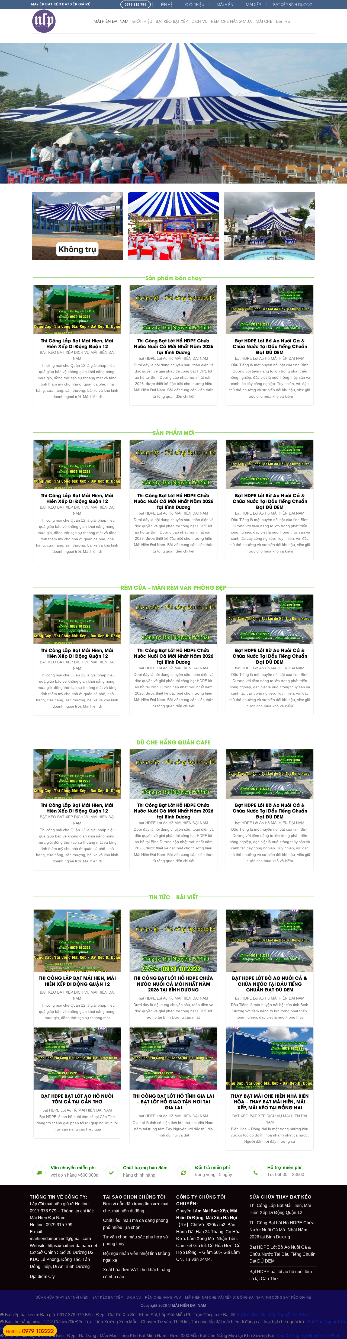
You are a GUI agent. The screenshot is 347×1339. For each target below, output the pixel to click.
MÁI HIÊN (225, 4)
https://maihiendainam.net (72, 1245)
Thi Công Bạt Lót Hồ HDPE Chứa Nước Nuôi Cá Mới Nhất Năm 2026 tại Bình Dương (281, 1230)
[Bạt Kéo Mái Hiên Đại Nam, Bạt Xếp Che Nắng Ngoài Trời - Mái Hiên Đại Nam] (58, 21)
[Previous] (14, 113)
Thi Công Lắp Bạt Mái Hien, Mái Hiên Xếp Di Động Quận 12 (280, 1209)
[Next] (333, 113)
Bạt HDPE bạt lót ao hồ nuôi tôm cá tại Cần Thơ (280, 1275)
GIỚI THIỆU (194, 4)
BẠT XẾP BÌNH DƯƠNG (293, 4)
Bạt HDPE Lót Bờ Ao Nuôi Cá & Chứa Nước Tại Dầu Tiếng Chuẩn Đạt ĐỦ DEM (282, 1254)
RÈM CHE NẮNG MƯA (231, 21)
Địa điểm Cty (42, 1276)
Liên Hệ (283, 21)
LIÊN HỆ (166, 4)
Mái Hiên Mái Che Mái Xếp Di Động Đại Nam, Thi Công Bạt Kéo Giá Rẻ (248, 1297)
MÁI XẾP (253, 4)
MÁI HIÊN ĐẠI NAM (111, 21)
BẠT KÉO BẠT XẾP (172, 21)
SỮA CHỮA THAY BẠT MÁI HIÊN (62, 1297)
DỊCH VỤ (200, 21)
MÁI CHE (264, 21)
